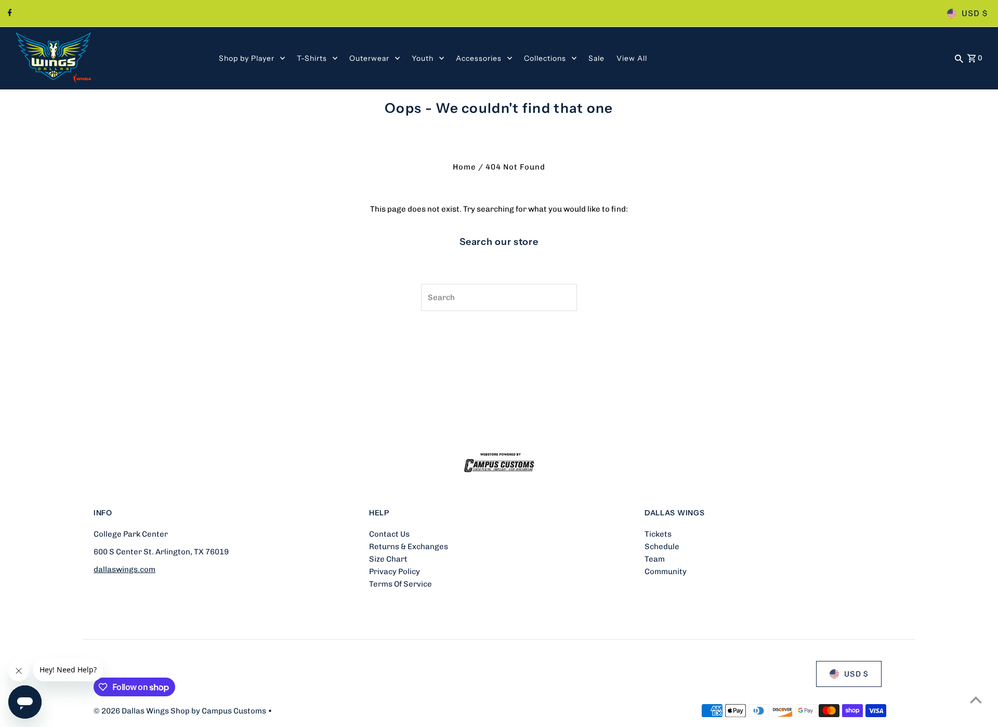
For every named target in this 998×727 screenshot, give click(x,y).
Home (464, 167)
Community (666, 571)
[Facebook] (8, 13)
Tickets (658, 534)
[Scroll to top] (976, 699)
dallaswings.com (124, 569)
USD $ (975, 13)
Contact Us (389, 534)
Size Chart (388, 559)
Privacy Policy (394, 571)
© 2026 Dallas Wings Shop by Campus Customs (181, 711)
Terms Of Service (400, 584)
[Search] (959, 58)
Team (655, 559)
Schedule (662, 546)
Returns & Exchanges (408, 546)
